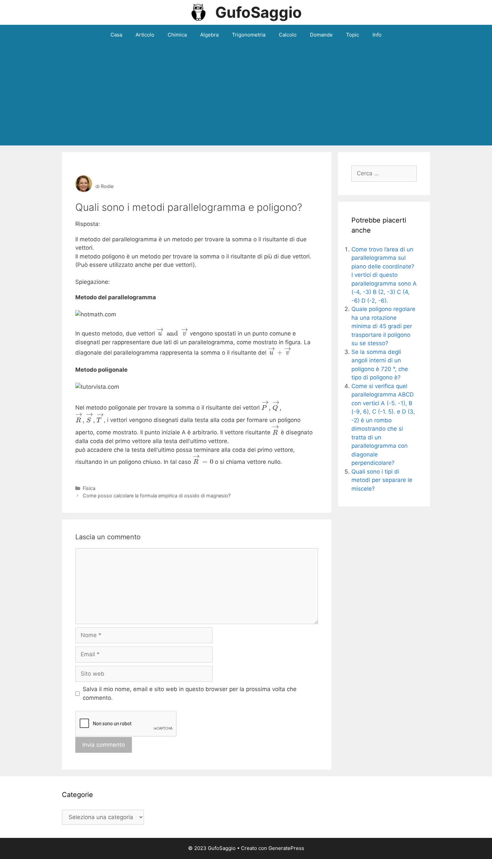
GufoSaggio (258, 12)
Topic (352, 35)
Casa (116, 35)
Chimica (177, 35)
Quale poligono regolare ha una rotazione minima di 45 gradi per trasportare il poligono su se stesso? (383, 326)
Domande (321, 35)
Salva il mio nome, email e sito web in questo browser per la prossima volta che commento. (190, 693)
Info (377, 35)
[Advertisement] (246, 95)
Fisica (89, 488)
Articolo (145, 35)
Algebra (209, 35)
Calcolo (288, 35)
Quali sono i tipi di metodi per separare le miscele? (381, 480)
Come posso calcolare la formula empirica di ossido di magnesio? (157, 495)
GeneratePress (286, 848)
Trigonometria (248, 35)
